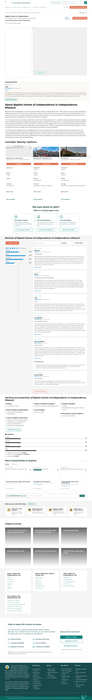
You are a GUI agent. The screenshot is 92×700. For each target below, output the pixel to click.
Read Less (31, 503)
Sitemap (35, 679)
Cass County (38, 581)
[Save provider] (86, 13)
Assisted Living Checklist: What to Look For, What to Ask (45, 531)
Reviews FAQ (65, 679)
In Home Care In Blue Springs (14, 608)
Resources (36, 676)
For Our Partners (52, 678)
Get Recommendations (46, 229)
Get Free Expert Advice (23, 229)
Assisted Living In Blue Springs (14, 610)
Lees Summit (10, 581)
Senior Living (8, 12)
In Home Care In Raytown (13, 602)
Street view (41, 72)
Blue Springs (10, 579)
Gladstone (9, 588)
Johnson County (39, 588)
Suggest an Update (71, 637)
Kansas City (10, 584)
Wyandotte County (39, 586)
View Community (10, 199)
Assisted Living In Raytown (13, 600)
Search (82, 495)
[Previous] (81, 461)
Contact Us (65, 683)
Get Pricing (18, 164)
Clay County (38, 579)
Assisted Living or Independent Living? (73, 552)
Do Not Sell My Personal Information (37, 687)
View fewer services (14, 429)
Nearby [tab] (7, 464)
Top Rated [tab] (14, 464)
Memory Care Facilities (68, 586)
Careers (64, 681)
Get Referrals (51, 676)
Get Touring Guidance (68, 229)
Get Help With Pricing (80, 18)
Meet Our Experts (67, 671)
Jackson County (39, 577)
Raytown (9, 577)
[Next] (85, 461)
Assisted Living (66, 577)
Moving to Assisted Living (15, 551)
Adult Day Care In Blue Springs (14, 606)
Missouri (14, 12)
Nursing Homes (17, 23)
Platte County (38, 584)
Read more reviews (40, 391)
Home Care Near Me (81, 679)
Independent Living (68, 579)
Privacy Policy (37, 683)
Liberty (9, 586)
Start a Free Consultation (78, 7)
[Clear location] (78, 496)
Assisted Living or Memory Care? (46, 551)
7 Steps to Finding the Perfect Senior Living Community (17, 531)
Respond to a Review (71, 641)
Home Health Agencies (68, 581)
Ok (83, 698)
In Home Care (66, 584)
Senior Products (37, 678)
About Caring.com (67, 669)
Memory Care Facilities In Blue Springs (16, 604)
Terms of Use (17, 688)
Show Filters (79, 243)
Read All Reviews (11, 99)
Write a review (13, 243)
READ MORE (37, 267)
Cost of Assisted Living (70, 530)
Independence (20, 12)
